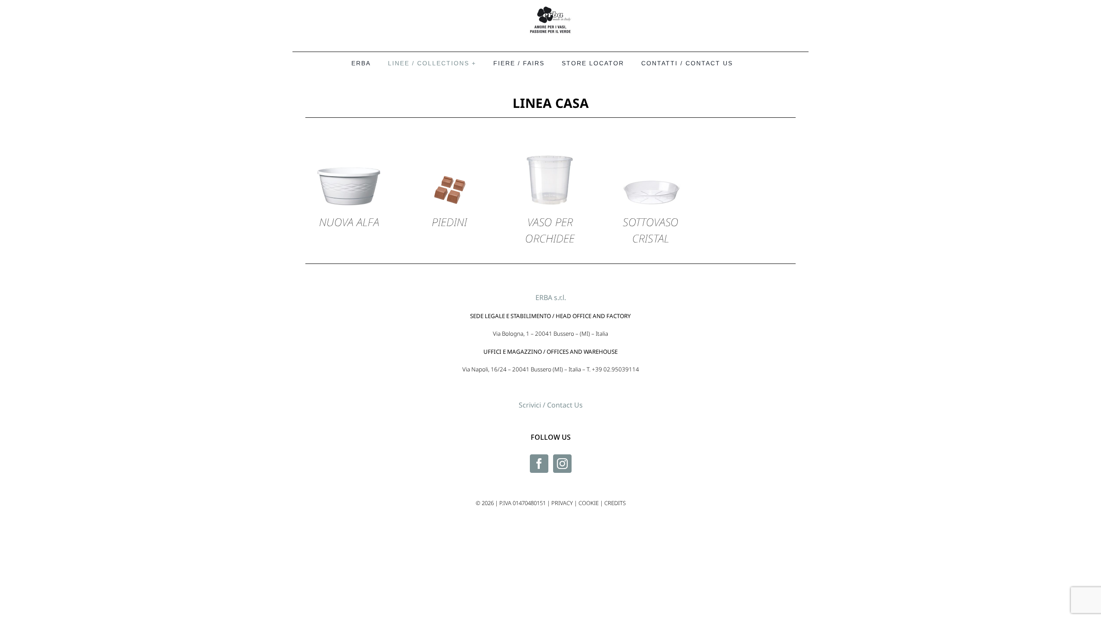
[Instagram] (562, 463)
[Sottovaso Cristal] (651, 123)
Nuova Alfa (349, 222)
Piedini (449, 222)
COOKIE (588, 503)
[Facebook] (539, 463)
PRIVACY (562, 503)
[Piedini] (449, 123)
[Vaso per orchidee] (550, 123)
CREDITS (615, 503)
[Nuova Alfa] (349, 123)
